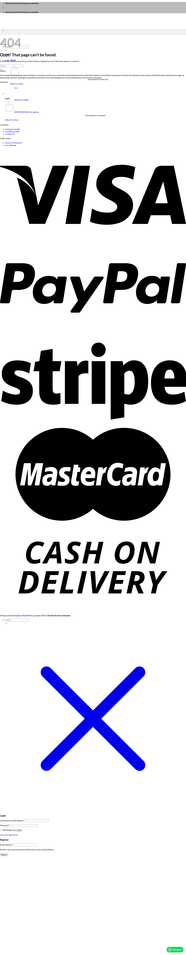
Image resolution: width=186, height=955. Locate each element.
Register (4, 855)
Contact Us (10, 134)
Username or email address (12, 820)
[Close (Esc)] (183, 3)
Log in (19, 830)
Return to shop (16, 83)
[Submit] (6, 50)
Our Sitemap (10, 145)
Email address (6, 845)
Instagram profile (12, 129)
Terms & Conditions (13, 143)
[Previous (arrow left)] (4, 477)
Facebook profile (12, 131)
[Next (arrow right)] (181, 477)
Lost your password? (9, 835)
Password (5, 825)
